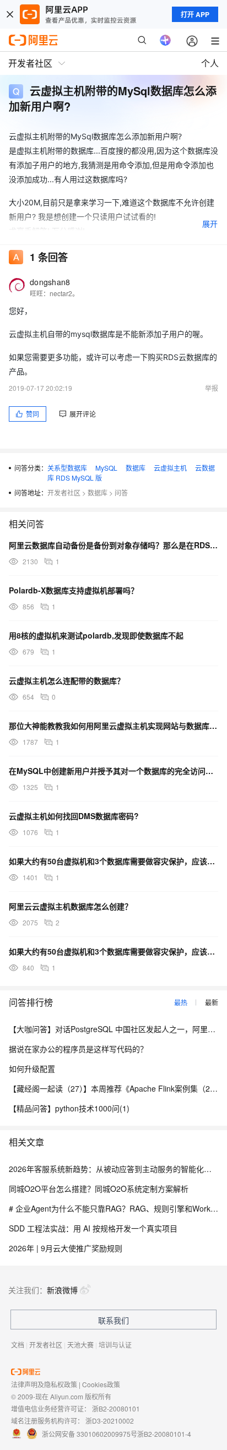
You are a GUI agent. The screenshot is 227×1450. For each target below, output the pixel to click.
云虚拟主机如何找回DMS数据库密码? (74, 815)
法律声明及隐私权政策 (44, 1384)
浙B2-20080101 (116, 1408)
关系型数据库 (67, 467)
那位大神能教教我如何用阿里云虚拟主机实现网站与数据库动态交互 (113, 725)
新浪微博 (62, 1289)
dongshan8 (50, 281)
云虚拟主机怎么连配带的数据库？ (67, 680)
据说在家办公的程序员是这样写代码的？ (78, 1048)
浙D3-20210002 (109, 1420)
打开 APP (195, 14)
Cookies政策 (101, 1384)
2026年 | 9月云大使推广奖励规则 (65, 1247)
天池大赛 (80, 1344)
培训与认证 (115, 1344)
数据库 (135, 467)
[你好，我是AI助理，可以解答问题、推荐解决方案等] (165, 40)
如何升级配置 (32, 1068)
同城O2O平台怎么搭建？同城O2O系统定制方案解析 (98, 1188)
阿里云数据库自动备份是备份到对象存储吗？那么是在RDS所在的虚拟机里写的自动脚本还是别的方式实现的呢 (113, 544)
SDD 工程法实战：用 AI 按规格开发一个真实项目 (93, 1228)
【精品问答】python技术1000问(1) (69, 1108)
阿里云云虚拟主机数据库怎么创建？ (70, 906)
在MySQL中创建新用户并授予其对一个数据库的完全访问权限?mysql (113, 770)
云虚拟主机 (170, 467)
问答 (121, 492)
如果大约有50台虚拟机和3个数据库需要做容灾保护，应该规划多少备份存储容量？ (113, 860)
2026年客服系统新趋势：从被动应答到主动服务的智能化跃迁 (114, 1168)
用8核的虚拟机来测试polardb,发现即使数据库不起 (96, 635)
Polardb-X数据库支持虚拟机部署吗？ (73, 590)
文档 (17, 1344)
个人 (210, 63)
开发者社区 (63, 492)
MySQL (106, 467)
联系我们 (113, 1320)
